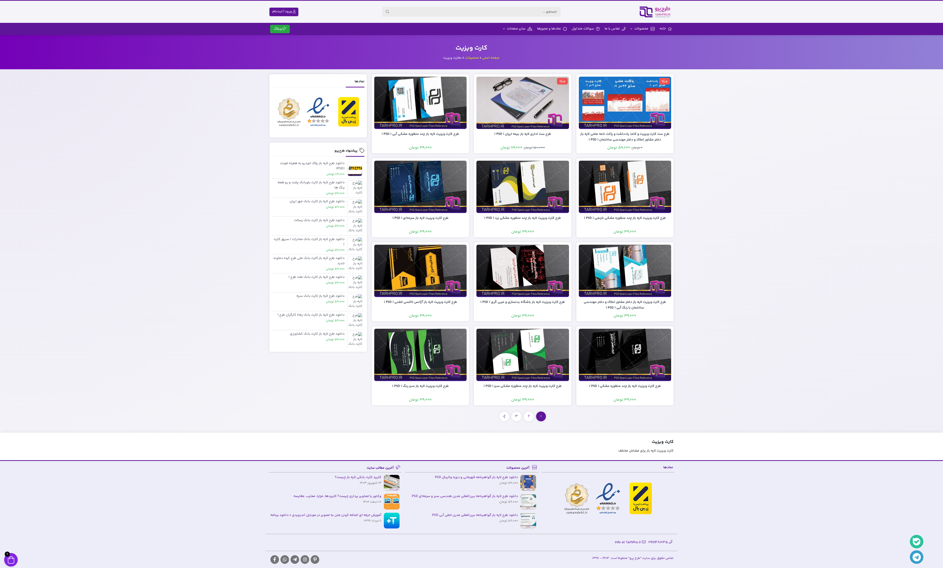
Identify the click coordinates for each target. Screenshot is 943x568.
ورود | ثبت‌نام (282, 11)
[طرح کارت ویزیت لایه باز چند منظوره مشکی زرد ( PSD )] (522, 186)
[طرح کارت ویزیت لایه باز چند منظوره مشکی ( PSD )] (625, 354)
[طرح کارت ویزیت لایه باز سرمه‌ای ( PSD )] (420, 186)
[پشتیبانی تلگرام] (916, 557)
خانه (663, 28)
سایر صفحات (516, 28)
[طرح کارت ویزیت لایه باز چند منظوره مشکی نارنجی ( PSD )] (625, 186)
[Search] (387, 12)
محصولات (641, 28)
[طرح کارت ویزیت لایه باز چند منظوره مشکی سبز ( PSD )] (522, 354)
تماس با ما (612, 28)
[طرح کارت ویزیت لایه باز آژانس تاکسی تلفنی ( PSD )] (420, 270)
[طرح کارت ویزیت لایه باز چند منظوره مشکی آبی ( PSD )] (420, 102)
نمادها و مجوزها (549, 28)
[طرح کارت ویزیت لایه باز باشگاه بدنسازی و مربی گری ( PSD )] (522, 270)
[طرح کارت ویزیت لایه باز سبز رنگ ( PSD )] (420, 354)
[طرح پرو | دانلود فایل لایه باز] (656, 11)
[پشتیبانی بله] (916, 541)
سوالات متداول (583, 28)
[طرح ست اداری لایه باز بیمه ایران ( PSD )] (522, 102)
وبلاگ (278, 29)
